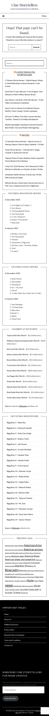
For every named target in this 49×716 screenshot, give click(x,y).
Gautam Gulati (23, 460)
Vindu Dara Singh (24, 433)
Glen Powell (30, 577)
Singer (7, 589)
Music (41, 581)
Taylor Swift (34, 589)
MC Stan (22, 503)
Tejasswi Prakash (25, 498)
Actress (21, 546)
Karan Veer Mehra (26, 514)
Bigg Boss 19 (21, 566)
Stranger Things (14, 589)
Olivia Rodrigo (17, 586)
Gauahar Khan (23, 455)
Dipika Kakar (24, 482)
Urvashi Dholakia (24, 449)
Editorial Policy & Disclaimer (14, 635)
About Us (7, 619)
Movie (30, 580)
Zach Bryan (24, 592)
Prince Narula (23, 466)
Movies (25, 135)
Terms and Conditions (12, 640)
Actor (16, 546)
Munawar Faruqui (26, 509)
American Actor (33, 545)
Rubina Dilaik (24, 493)
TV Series (16, 592)
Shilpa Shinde (24, 476)
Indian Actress (9, 581)
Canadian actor (10, 574)
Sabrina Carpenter (28, 586)
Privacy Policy (9, 630)
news (9, 585)
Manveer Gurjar (25, 471)
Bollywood (22, 570)
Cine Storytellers (24, 5)
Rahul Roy (22, 422)
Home (6, 614)
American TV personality (31, 563)
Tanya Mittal (24, 589)
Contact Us (8, 645)
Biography (12, 570)
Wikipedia (23, 406)
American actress (33, 549)
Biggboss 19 (31, 566)
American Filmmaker (12, 553)
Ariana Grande (10, 566)
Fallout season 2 (22, 577)
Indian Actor (39, 577)
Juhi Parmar (22, 444)
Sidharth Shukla (25, 487)
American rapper (17, 556)
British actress (39, 570)
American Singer (32, 556)
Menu (44, 16)
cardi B (17, 574)
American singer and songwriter (20, 559)
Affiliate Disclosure (11, 625)
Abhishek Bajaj (9, 545)
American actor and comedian (14, 550)
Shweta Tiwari (23, 439)
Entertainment (11, 577)
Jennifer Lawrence (20, 581)
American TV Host (17, 563)
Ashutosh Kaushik (25, 428)
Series (37, 585)
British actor (30, 570)
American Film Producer (26, 553)
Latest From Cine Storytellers (25, 73)
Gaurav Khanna (25, 520)
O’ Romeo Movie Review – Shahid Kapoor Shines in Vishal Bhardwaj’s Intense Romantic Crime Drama (24, 83)
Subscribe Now (10, 698)
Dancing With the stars (27, 574)
